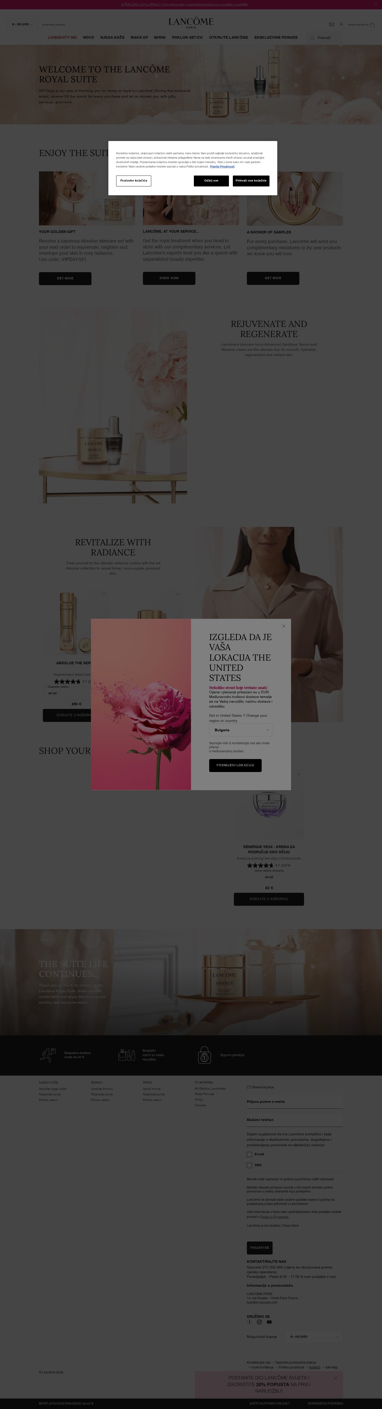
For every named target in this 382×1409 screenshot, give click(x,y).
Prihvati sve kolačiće (251, 180)
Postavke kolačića (133, 180)
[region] (192, 168)
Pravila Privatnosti (222, 166)
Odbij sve (211, 180)
